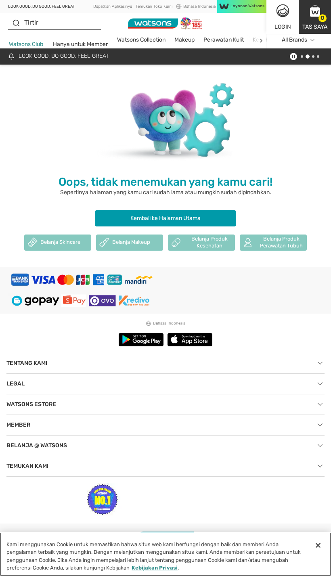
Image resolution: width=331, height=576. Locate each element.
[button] (315, 17)
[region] (165, 554)
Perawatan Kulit (223, 39)
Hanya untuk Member (80, 44)
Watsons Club (26, 44)
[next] (261, 40)
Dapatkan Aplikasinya (112, 6)
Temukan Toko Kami (154, 6)
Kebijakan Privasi (155, 568)
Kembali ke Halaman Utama (165, 218)
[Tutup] (318, 545)
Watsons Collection (141, 39)
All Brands (294, 39)
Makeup (184, 39)
